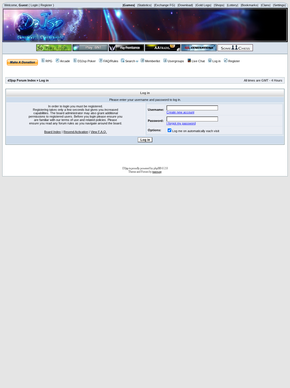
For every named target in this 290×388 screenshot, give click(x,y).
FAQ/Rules (110, 61)
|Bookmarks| (249, 5)
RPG (49, 61)
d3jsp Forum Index (22, 80)
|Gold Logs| (203, 5)
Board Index (52, 131)
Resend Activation (75, 131)
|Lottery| (232, 5)
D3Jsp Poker (87, 61)
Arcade (65, 61)
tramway (157, 171)
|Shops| (219, 5)
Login (34, 5)
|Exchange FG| (164, 5)
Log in (216, 61)
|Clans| (265, 5)
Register (46, 5)
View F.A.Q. (99, 131)
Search (130, 61)
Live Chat (198, 61)
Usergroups (176, 61)
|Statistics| (144, 5)
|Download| (185, 5)
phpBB (157, 168)
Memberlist (152, 61)
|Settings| (279, 5)
